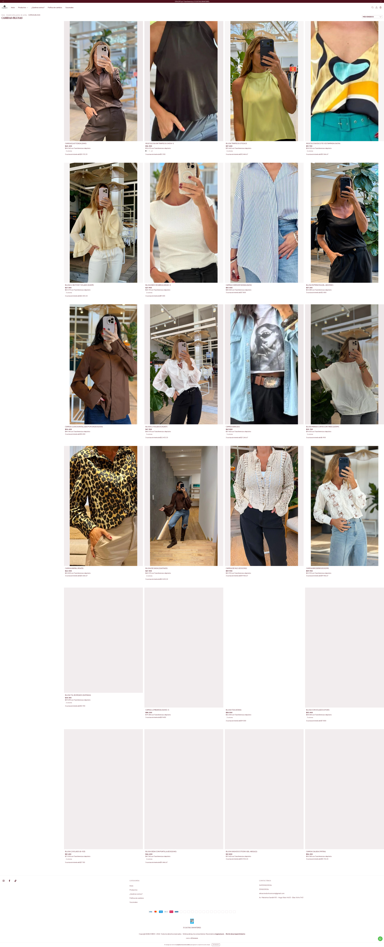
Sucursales (69, 7)
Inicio (13, 7)
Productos (22, 7)
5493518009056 (265, 885)
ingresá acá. (219, 934)
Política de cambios (55, 7)
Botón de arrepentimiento (235, 934)
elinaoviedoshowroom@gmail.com (271, 893)
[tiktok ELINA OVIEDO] (15, 881)
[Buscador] (373, 8)
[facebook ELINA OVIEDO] (9, 881)
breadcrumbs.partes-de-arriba (16, 15)
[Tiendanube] (192, 938)
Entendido (216, 944)
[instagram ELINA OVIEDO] (4, 881)
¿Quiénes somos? (37, 7)
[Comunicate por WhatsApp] (380, 938)
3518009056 (264, 889)
